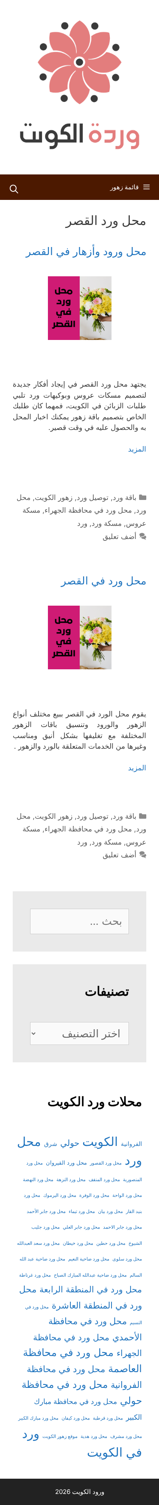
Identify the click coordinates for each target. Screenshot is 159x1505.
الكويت (100, 1141)
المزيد (137, 449)
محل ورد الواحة (127, 1195)
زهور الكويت (54, 497)
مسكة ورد (107, 523)
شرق (50, 1143)
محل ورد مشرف (126, 1436)
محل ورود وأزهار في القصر (86, 251)
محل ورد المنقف (104, 1179)
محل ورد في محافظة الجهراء (88, 510)
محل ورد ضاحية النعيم (88, 1259)
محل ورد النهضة (38, 1179)
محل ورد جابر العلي (81, 1227)
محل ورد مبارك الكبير (38, 1418)
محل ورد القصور (106, 1163)
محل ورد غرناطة (35, 1275)
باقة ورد (125, 497)
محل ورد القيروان (66, 1163)
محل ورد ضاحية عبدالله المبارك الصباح (90, 1275)
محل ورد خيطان (78, 1243)
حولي (69, 1143)
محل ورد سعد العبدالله (38, 1243)
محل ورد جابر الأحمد (46, 1211)
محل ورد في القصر (103, 580)
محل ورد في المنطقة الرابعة (90, 1289)
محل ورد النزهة (71, 1179)
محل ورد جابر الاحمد (122, 1227)
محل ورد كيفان (75, 1418)
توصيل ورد (93, 497)
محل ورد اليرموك (59, 1195)
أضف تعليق (120, 536)
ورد (82, 523)
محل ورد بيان (110, 1211)
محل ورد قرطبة (108, 1418)
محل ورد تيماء (82, 1211)
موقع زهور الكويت (60, 1436)
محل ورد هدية (94, 1436)
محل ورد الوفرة (94, 1195)
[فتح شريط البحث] (14, 189)
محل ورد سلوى (127, 1259)
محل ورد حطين (111, 1243)
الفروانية (131, 1143)
